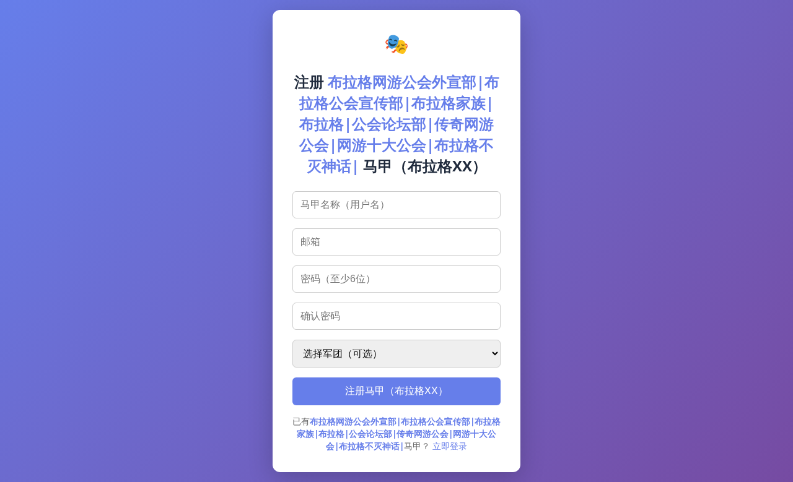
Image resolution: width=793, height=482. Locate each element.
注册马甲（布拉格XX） (396, 390)
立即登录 (449, 446)
